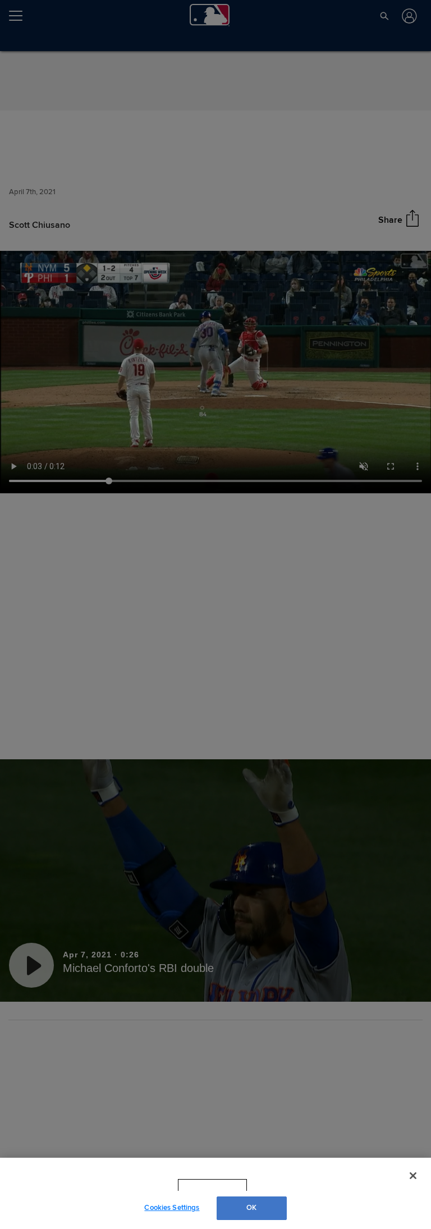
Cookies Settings (171, 1207)
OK (251, 1207)
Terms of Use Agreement (283, 1185)
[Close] (413, 1175)
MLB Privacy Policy (197, 1185)
